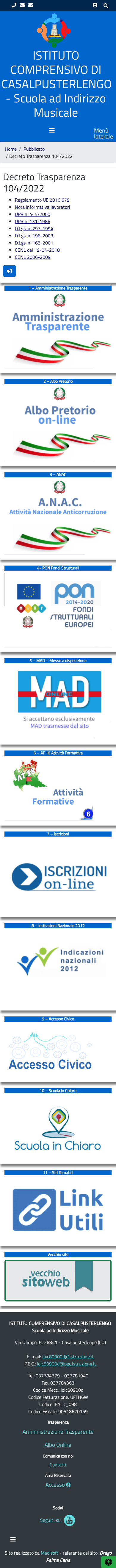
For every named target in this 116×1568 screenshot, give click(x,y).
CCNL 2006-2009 (33, 257)
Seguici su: (51, 1519)
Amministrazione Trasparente (58, 1431)
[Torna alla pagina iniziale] (53, 29)
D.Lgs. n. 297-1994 (34, 228)
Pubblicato (34, 148)
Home (11, 148)
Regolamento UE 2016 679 (42, 199)
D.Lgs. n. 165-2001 (34, 242)
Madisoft (49, 1552)
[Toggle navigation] (13, 1541)
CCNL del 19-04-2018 (37, 249)
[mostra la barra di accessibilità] (108, 1562)
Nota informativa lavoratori (42, 207)
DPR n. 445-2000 (32, 214)
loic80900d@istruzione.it (68, 1356)
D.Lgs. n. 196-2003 (34, 235)
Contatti (58, 1464)
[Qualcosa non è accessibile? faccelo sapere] (9, 271)
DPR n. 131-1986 (32, 221)
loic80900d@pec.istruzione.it (66, 1363)
